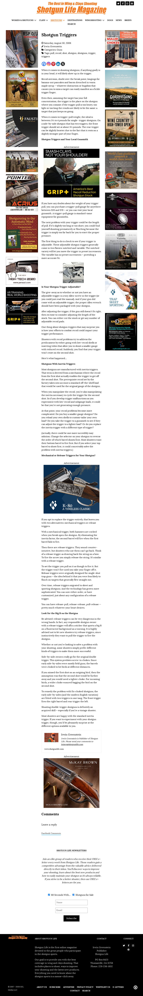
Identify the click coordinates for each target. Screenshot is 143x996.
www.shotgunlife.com (54, 749)
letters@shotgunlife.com (72, 744)
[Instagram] (49, 64)
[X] (63, 64)
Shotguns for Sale (84, 895)
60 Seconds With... (61, 895)
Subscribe (71, 918)
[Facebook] (44, 64)
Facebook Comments (51, 833)
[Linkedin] (58, 64)
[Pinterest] (53, 64)
